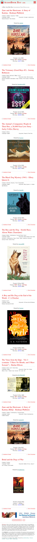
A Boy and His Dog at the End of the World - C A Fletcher (17, 296)
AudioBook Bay (14, 2)
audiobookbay (26, 537)
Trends (7, 538)
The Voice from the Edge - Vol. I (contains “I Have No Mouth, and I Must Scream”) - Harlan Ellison (18, 362)
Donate (31, 537)
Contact (3, 538)
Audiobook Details (7, 65)
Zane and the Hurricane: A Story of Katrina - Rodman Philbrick (16, 11)
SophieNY (21, 420)
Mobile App (15, 538)
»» (24, 520)
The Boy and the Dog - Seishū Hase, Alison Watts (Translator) (16, 231)
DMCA (11, 538)
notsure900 (21, 244)
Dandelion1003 (21, 84)
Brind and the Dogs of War (12, 459)
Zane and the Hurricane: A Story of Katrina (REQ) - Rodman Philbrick (16, 408)
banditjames (21, 469)
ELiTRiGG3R (21, 375)
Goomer (21, 138)
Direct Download (31, 65)
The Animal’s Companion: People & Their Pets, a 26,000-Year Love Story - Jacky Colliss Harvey (17, 126)
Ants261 (21, 190)
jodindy (21, 23)
